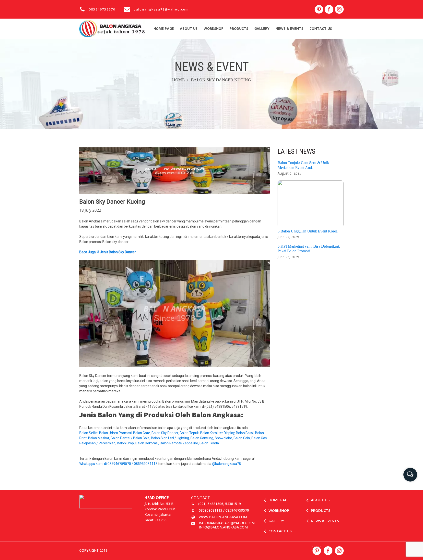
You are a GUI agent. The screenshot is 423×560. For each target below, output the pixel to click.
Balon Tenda (210, 443)
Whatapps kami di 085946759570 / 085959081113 (118, 464)
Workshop (213, 28)
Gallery (261, 28)
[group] (410, 473)
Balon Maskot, (99, 438)
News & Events (289, 28)
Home (178, 79)
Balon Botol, (245, 433)
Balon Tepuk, (190, 433)
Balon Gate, (142, 433)
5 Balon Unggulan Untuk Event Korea (308, 231)
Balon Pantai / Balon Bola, (131, 438)
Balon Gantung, (202, 438)
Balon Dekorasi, (147, 443)
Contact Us (320, 28)
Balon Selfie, (89, 433)
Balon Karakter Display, (218, 433)
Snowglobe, (224, 438)
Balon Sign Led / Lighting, (170, 438)
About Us (189, 28)
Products (239, 28)
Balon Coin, (242, 438)
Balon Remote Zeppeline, (180, 443)
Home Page (163, 28)
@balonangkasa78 (226, 464)
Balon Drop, (126, 443)
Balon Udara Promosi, (116, 433)
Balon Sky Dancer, (166, 433)
